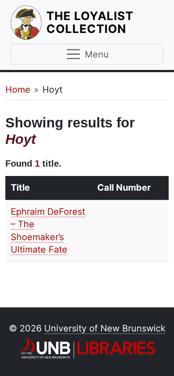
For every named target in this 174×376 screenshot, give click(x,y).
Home (17, 89)
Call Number (124, 187)
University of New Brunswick (105, 328)
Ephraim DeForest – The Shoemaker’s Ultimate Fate (48, 230)
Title (20, 187)
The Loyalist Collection (104, 22)
